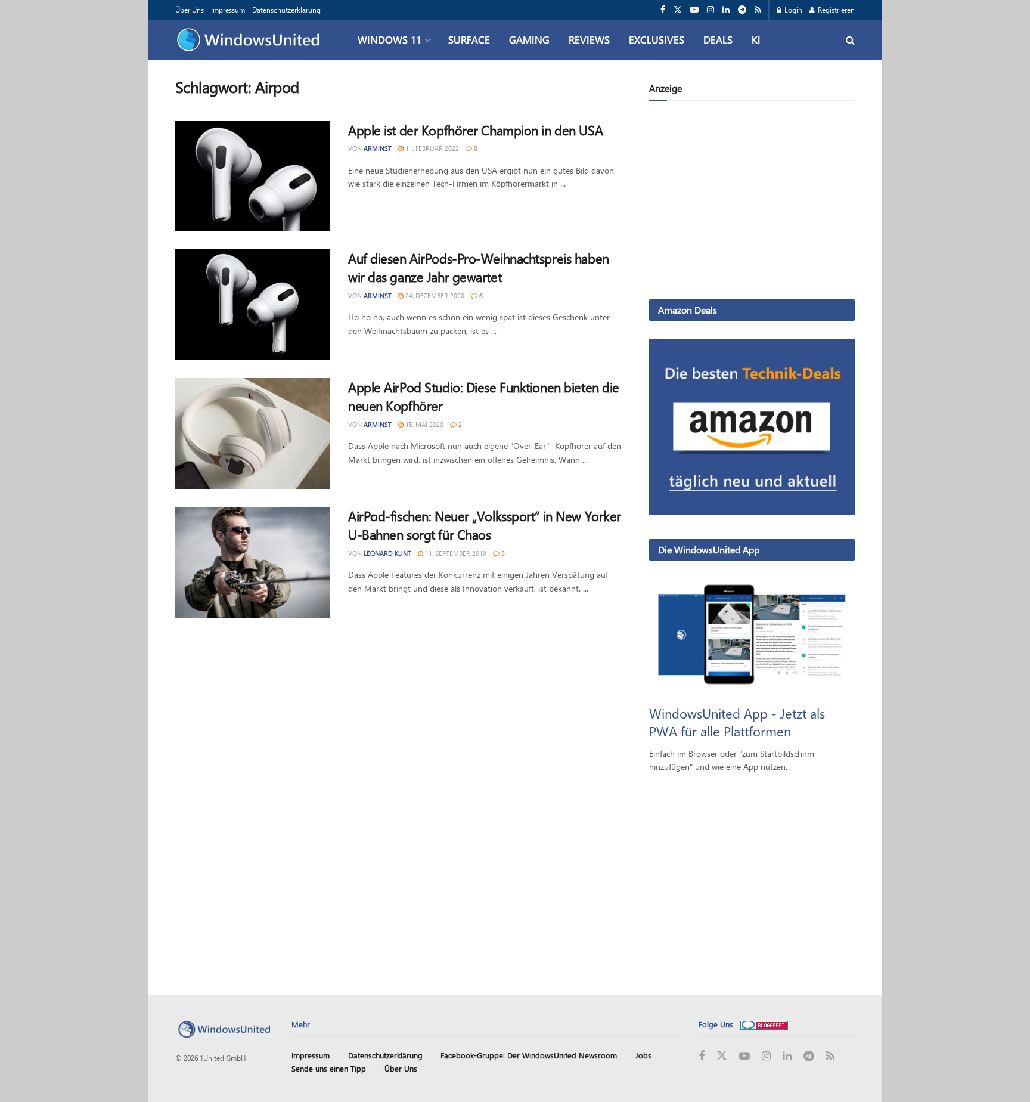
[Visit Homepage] (251, 39)
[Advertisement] (752, 202)
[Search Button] (850, 40)
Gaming (529, 39)
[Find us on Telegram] (742, 10)
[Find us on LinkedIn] (726, 10)
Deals (718, 39)
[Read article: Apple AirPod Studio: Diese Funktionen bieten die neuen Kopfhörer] (252, 433)
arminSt (378, 148)
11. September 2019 (454, 553)
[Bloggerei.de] (764, 1024)
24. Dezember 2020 (434, 295)
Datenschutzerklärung (286, 9)
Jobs (643, 1055)
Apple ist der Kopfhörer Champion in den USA (475, 130)
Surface (469, 39)
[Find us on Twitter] (678, 10)
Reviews (589, 39)
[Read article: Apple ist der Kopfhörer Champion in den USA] (252, 176)
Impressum (228, 9)
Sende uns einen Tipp (328, 1068)
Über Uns (189, 9)
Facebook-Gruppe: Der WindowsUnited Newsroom (528, 1055)
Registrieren (835, 9)
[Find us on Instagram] (710, 10)
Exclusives (656, 39)
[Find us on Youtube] (694, 10)
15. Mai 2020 (423, 424)
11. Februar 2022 (431, 148)
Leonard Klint (387, 553)
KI (756, 39)
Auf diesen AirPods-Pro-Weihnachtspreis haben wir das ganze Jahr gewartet (478, 267)
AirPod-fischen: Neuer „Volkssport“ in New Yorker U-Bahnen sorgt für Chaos (484, 525)
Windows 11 (389, 39)
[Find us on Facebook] (662, 10)
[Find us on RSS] (758, 10)
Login (792, 9)
